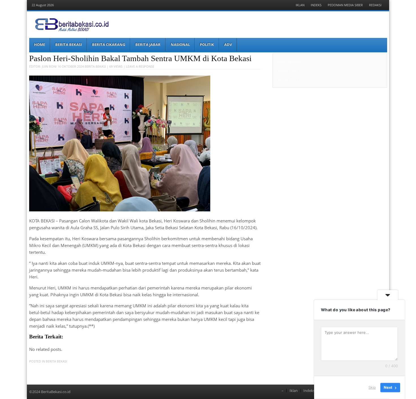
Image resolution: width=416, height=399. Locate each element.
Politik (207, 44)
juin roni (49, 66)
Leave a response (140, 66)
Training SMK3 (287, 70)
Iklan (300, 5)
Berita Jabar (147, 44)
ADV (228, 44)
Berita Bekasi (68, 44)
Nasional (180, 44)
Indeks (316, 5)
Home (39, 44)
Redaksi (375, 5)
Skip (372, 387)
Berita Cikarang (108, 44)
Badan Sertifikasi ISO (292, 61)
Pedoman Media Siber (345, 5)
